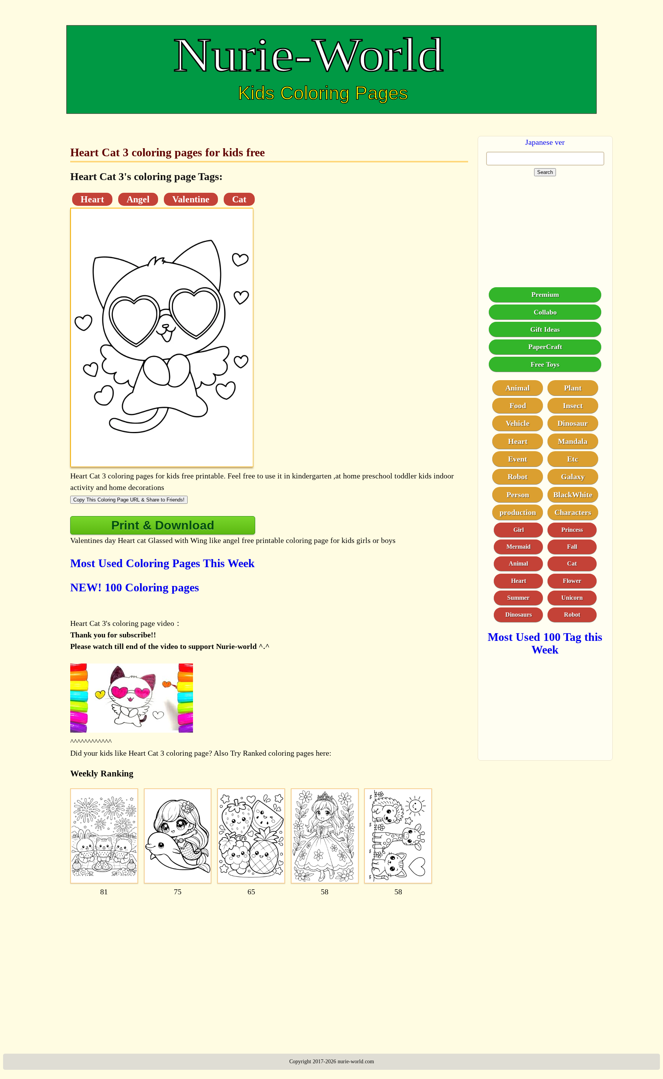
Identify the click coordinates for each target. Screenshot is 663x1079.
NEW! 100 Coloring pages (134, 587)
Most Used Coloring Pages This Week (162, 563)
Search (545, 172)
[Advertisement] (269, 961)
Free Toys (545, 364)
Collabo (545, 312)
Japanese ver (545, 142)
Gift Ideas (545, 329)
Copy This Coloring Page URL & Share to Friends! (129, 500)
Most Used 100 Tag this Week (545, 642)
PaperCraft (545, 346)
